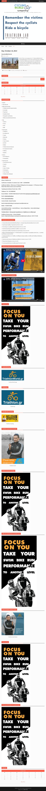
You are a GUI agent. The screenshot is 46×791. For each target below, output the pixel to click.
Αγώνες (13, 70)
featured (25, 70)
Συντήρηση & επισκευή (7, 148)
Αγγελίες (4, 152)
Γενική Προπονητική (7, 162)
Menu (23, 43)
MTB (10, 70)
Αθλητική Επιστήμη (6, 106)
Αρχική (3, 102)
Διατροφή (5, 110)
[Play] (3, 271)
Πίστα (4, 123)
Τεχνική (4, 164)
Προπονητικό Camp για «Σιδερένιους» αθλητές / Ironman (13, 239)
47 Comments (5, 70)
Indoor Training (6, 168)
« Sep (22, 96)
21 (4, 92)
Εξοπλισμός (4, 129)
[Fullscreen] (43, 271)
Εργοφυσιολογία (6, 113)
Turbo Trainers (6, 141)
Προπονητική (5, 160)
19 (35, 91)
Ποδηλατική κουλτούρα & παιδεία (10, 108)
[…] (29, 65)
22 (10, 92)
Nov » (24, 96)
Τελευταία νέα (5, 104)
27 (41, 92)
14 (4, 91)
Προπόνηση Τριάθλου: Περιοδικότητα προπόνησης (12, 230)
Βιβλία (4, 144)
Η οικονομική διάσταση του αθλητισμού (10, 243)
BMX (4, 127)
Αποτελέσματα (17, 70)
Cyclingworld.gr (23, 11)
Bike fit (4, 166)
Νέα (21, 70)
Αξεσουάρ (5, 137)
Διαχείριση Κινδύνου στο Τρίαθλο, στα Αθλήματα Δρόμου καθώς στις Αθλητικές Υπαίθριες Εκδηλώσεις (22, 235)
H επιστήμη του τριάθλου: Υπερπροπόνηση (10, 226)
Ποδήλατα (5, 131)
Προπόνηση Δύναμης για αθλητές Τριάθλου (10, 228)
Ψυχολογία (5, 112)
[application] (23, 260)
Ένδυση (4, 139)
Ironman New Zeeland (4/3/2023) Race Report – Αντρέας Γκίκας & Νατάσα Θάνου (17, 222)
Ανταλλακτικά (6, 133)
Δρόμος (4, 121)
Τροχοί (4, 135)
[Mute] (41, 271)
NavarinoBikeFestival (7, 54)
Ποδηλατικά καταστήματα (8, 146)
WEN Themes (26, 789)
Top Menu (42, 1)
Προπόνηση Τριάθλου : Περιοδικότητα (10, 224)
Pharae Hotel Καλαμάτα (7, 241)
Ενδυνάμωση (5, 170)
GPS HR (4, 142)
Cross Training (6, 171)
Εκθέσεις (5, 150)
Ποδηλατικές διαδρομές (8, 173)
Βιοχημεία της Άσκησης (7, 115)
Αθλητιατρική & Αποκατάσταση (9, 117)
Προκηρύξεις (5, 158)
